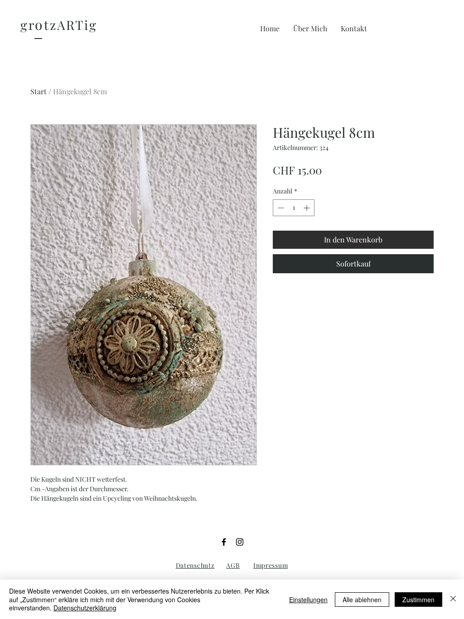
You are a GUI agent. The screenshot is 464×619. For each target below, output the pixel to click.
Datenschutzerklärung (84, 607)
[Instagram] (240, 542)
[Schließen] (453, 599)
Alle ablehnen (362, 599)
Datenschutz (195, 565)
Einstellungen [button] (308, 599)
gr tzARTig (58, 24)
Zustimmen (418, 599)
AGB (233, 565)
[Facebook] (224, 542)
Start (38, 91)
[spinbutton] (293, 208)
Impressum (270, 565)
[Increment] (307, 208)
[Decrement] (279, 208)
